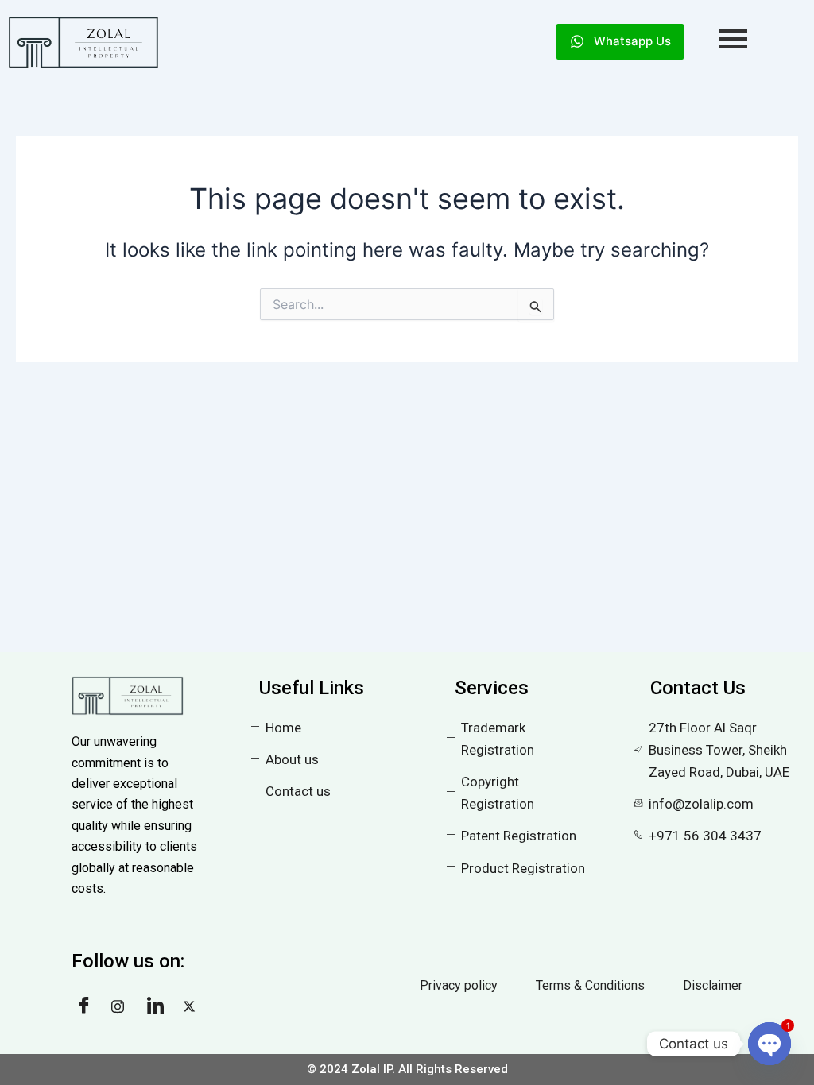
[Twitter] (195, 1006)
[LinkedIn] (159, 1006)
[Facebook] (87, 1006)
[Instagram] (123, 1006)
